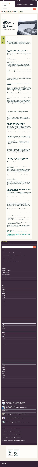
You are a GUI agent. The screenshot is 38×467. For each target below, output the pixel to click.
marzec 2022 (3, 334)
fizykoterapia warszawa (4, 410)
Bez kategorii (21, 11)
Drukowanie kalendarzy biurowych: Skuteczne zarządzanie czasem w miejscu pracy (15, 413)
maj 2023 (3, 324)
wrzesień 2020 (3, 371)
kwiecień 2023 (3, 326)
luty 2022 (3, 336)
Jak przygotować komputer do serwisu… (7, 278)
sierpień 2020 (3, 373)
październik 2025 (4, 293)
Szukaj (35, 8)
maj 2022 (3, 330)
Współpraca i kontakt (34, 0)
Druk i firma (3, 11)
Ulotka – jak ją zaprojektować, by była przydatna (11, 406)
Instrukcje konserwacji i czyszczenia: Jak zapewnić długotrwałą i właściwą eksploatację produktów (13, 440)
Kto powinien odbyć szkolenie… (5, 272)
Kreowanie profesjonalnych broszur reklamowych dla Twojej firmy (16, 236)
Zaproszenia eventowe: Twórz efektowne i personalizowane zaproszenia (17, 231)
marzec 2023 (3, 328)
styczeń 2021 (3, 363)
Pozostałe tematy (9, 11)
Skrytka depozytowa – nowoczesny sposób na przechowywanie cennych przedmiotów (12, 434)
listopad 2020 (3, 367)
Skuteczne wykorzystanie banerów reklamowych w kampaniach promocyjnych (11, 428)
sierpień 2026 (3, 287)
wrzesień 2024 (3, 301)
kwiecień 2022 (3, 332)
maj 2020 (3, 379)
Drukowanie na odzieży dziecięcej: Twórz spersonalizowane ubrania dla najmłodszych (12, 431)
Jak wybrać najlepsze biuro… (5, 276)
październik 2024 (4, 299)
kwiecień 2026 (3, 289)
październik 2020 (4, 369)
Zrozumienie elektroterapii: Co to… (6, 274)
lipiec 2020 (3, 375)
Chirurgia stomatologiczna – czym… (6, 270)
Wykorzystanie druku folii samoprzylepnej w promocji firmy (12, 417)
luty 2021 (3, 361)
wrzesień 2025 (3, 295)
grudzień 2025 (3, 291)
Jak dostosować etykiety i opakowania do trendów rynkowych (13, 421)
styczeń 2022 (3, 338)
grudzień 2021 (3, 340)
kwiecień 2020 (3, 381)
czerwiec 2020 (3, 377)
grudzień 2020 (3, 365)
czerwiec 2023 (3, 322)
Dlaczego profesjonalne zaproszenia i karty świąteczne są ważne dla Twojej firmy (15, 402)
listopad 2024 (3, 297)
